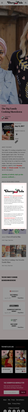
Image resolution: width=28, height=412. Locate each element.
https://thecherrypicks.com (9, 217)
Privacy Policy (6, 196)
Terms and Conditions (17, 195)
